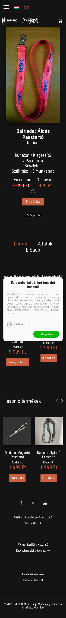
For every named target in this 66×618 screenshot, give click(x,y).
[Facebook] (21, 503)
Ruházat (22, 155)
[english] (27, 7)
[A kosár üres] (59, 20)
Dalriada (33, 142)
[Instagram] (33, 503)
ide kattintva (26, 313)
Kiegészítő (42, 155)
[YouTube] (45, 503)
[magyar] (17, 7)
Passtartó (34, 160)
